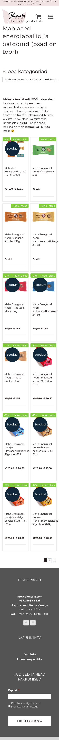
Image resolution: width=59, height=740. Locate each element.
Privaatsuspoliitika (29, 659)
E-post (14, 690)
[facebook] (26, 622)
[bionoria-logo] (14, 10)
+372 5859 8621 (29, 600)
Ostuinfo (30, 654)
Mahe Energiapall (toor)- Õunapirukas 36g (43, 171)
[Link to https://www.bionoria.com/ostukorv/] (38, 16)
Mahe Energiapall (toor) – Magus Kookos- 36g (14, 378)
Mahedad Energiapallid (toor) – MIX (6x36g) (15, 171)
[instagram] (33, 622)
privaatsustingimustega (24, 706)
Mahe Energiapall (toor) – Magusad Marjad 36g (14, 308)
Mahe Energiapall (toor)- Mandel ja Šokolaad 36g (14, 238)
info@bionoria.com (29, 596)
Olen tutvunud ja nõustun (25, 705)
